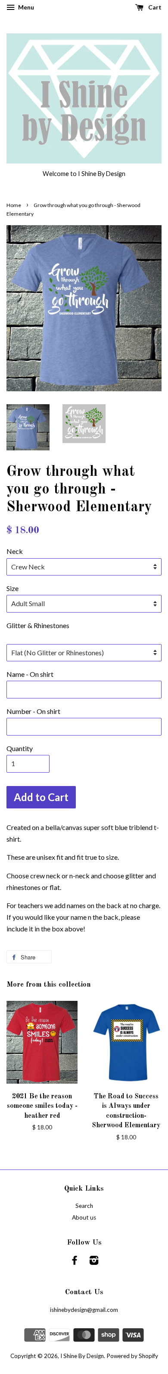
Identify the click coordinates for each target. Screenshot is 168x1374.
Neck (14, 551)
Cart (154, 7)
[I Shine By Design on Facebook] (74, 1261)
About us (84, 1217)
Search (84, 1205)
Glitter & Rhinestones (37, 625)
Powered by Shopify (132, 1355)
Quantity (19, 748)
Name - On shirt (29, 674)
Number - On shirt (33, 711)
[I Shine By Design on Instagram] (94, 1261)
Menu (25, 7)
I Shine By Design (82, 1355)
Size (12, 588)
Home (13, 205)
